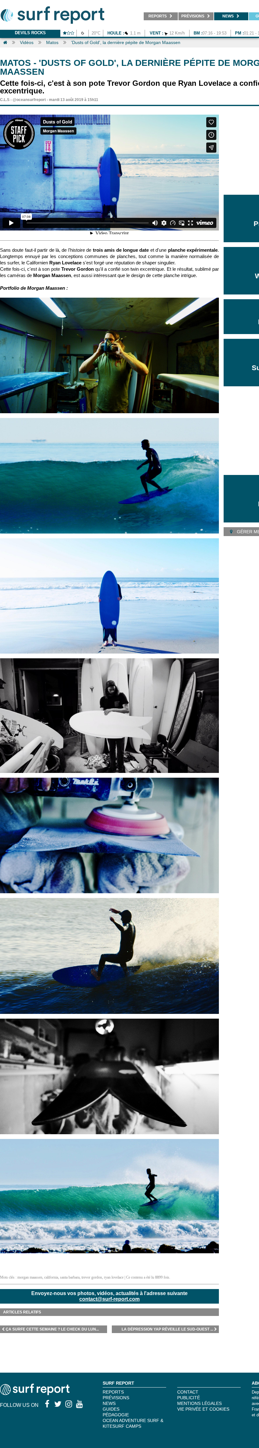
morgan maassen (29, 1277)
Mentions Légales (199, 1403)
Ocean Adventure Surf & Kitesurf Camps (133, 1423)
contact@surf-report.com (109, 1299)
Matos (52, 42)
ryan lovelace (113, 1277)
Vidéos (26, 42)
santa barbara (70, 1277)
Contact (187, 1391)
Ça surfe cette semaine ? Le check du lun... (52, 1329)
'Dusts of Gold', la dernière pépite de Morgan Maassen (125, 42)
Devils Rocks (30, 32)
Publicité (188, 1397)
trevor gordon (91, 1277)
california (51, 1277)
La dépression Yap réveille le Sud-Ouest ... (167, 1329)
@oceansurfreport (29, 100)
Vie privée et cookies (203, 1409)
